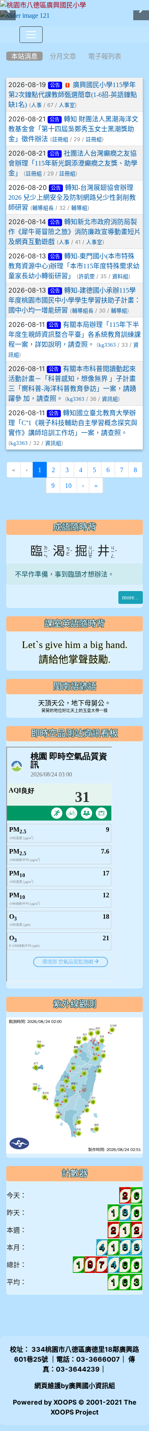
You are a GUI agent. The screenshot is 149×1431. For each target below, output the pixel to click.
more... (130, 597)
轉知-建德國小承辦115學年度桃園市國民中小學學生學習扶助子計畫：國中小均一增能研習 (74, 300)
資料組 (120, 276)
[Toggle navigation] (31, 34)
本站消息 (24, 56)
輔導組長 (43, 208)
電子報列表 (104, 56)
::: (8, 46)
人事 (36, 105)
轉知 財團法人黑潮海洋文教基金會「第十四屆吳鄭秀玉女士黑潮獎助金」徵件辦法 (73, 129)
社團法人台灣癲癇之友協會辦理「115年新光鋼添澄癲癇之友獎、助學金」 (72, 163)
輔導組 (79, 208)
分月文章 (63, 56)
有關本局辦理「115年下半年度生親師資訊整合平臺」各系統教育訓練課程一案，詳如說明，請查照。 (74, 334)
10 (68, 485)
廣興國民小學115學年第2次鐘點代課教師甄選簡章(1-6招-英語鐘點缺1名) (72, 94)
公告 (55, 85)
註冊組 (60, 139)
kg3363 (107, 345)
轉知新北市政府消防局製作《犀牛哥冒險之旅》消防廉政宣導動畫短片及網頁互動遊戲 (74, 231)
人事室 (67, 105)
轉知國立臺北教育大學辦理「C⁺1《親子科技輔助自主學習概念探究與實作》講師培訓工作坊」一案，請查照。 (72, 422)
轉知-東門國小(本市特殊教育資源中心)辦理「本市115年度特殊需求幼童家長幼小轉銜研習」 (73, 266)
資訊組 (110, 399)
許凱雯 (87, 276)
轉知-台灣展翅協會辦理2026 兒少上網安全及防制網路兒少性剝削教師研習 (72, 197)
